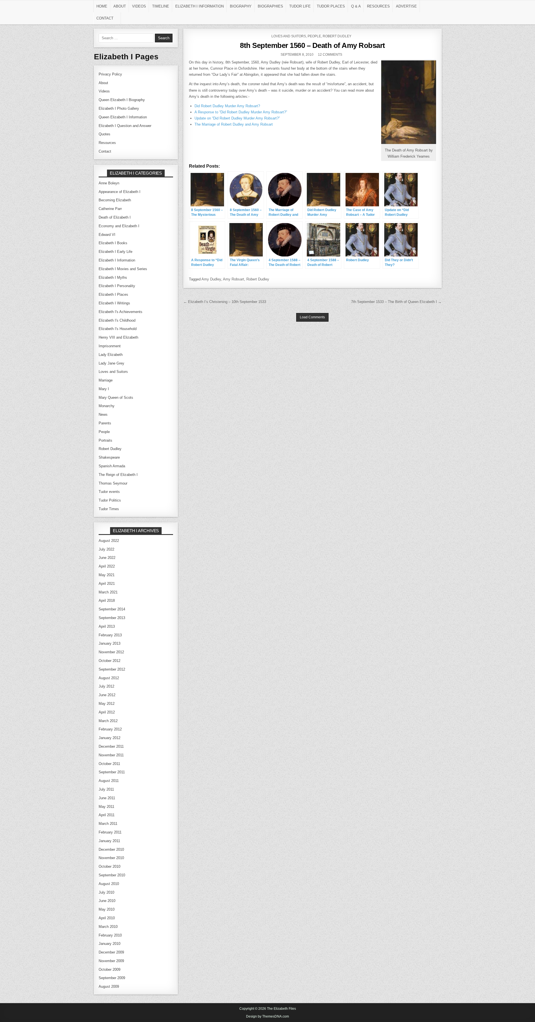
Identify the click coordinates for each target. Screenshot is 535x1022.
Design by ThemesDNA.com (267, 1016)
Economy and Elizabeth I (119, 226)
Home (101, 6)
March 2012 (108, 721)
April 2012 (107, 712)
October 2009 (109, 969)
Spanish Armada (112, 466)
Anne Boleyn (109, 183)
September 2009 (112, 978)
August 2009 (109, 986)
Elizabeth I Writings (114, 303)
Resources (378, 6)
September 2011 (112, 772)
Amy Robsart (233, 279)
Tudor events (109, 492)
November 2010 (111, 858)
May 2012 (107, 703)
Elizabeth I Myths (113, 277)
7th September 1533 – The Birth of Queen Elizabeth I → (396, 302)
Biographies (270, 6)
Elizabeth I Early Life (115, 252)
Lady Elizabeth (111, 355)
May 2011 (106, 807)
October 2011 (109, 764)
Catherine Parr (110, 209)
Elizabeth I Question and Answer (125, 126)
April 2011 (107, 815)
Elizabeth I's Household (118, 329)
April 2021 (107, 583)
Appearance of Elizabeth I (119, 192)
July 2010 (106, 892)
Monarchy (107, 406)
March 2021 (108, 592)
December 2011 (111, 746)
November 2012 (111, 652)
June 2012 (107, 695)
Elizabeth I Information (199, 6)
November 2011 (111, 755)
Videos (139, 6)
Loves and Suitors (288, 36)
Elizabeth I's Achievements (120, 312)
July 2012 (106, 686)
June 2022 (107, 558)
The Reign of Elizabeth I (118, 475)
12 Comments (330, 55)
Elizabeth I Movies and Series (123, 269)
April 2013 (107, 626)
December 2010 (111, 849)
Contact (104, 18)
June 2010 (107, 901)
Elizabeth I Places (113, 294)
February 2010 (110, 935)
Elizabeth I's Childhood (117, 320)
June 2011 (107, 798)
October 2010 (109, 866)
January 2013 (109, 643)
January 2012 (109, 738)
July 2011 (106, 789)
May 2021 (107, 575)
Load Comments (312, 317)
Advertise (406, 6)
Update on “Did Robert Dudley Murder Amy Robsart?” (237, 118)
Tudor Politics (110, 500)
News (103, 414)
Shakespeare (109, 457)
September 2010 (112, 875)
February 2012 (110, 729)
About (119, 6)
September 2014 (112, 609)
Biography (241, 6)
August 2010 (109, 884)
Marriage (106, 380)
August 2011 (109, 781)
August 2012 (109, 678)
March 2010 (108, 927)
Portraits (105, 440)
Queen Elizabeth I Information (123, 117)
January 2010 (109, 944)
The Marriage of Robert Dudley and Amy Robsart (233, 124)
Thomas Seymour (113, 483)
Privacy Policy (110, 74)
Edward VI (107, 235)
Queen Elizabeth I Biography (122, 100)
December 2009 (111, 952)
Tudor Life (300, 6)
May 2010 (107, 909)
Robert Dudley (337, 36)
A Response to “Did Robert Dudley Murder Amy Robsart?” (240, 112)
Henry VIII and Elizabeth (118, 337)
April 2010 (107, 918)
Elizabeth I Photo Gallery (119, 108)
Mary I (104, 389)
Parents (105, 423)
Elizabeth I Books (113, 243)
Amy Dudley (211, 279)
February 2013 (110, 635)
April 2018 (107, 600)
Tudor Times (109, 509)
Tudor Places (331, 6)
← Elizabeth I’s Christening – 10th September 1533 (224, 302)
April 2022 (107, 566)
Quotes (104, 134)
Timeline (160, 6)
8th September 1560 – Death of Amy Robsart (312, 45)
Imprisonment (110, 346)
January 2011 (109, 841)
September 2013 (112, 618)
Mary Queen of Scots (116, 397)
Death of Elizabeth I (115, 217)
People (314, 36)
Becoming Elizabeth (115, 200)
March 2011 (108, 823)
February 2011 (110, 832)
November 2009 (111, 961)
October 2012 (109, 661)
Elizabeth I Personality (117, 286)
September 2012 (112, 669)
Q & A (356, 6)
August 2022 (109, 541)
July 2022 (106, 549)
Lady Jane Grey (111, 363)
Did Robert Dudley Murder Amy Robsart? (227, 106)
